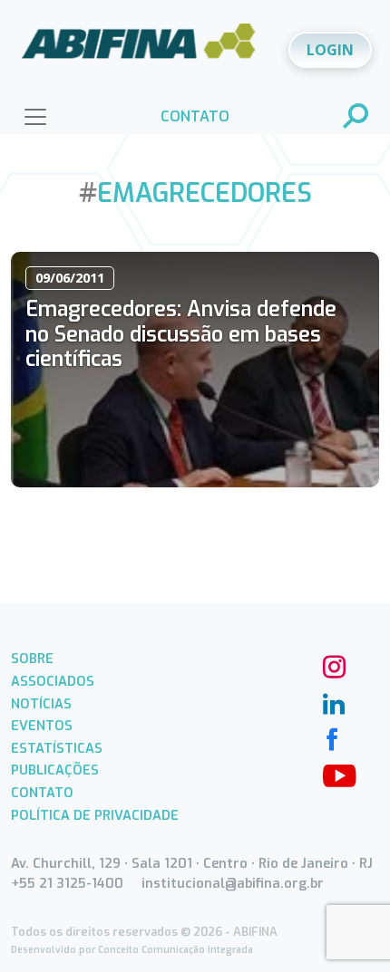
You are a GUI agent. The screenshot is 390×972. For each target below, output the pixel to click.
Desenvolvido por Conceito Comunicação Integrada (132, 950)
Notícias (41, 704)
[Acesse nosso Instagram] (332, 665)
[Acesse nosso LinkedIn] (332, 701)
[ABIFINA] (139, 48)
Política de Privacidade (95, 815)
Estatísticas (56, 748)
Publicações (55, 770)
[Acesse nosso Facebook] (332, 737)
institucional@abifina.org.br (232, 883)
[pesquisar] (356, 117)
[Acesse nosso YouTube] (332, 773)
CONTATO (195, 116)
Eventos (42, 726)
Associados (52, 681)
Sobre (32, 659)
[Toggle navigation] (35, 117)
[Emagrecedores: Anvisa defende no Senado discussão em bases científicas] (195, 369)
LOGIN (330, 50)
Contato (42, 793)
